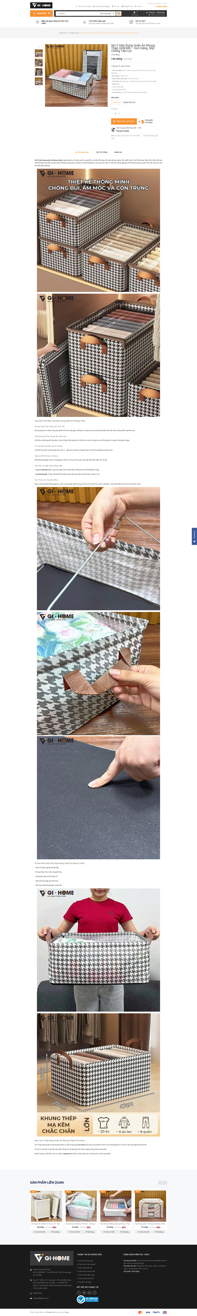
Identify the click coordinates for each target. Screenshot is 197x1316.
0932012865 (161, 6)
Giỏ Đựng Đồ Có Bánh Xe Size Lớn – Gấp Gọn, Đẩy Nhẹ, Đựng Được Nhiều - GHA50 (60, 1224)
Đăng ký (152, 12)
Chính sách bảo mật (86, 1261)
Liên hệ (139, 6)
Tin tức (116, 6)
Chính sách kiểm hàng (87, 1275)
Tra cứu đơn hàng (84, 6)
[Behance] (89, 1293)
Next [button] (39, 47)
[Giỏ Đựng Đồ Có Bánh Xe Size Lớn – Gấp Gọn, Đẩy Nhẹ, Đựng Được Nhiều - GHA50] (46, 1206)
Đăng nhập (161, 12)
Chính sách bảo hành (86, 1278)
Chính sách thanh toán (87, 1271)
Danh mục (42, 13)
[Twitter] (84, 1293)
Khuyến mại (128, 6)
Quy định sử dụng (85, 1282)
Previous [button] (39, 86)
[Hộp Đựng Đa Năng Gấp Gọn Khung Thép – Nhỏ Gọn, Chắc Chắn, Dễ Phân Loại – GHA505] (115, 1206)
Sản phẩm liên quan (47, 1182)
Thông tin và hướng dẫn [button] (89, 1254)
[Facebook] (79, 1293)
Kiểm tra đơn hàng (158, 15)
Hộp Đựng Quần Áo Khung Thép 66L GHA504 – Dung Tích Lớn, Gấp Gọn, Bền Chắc (164, 1224)
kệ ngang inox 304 (135, 1269)
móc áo (145, 1269)
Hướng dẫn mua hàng (149, 121)
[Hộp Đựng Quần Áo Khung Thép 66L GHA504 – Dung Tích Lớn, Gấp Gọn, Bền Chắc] (150, 1206)
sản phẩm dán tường (144, 1266)
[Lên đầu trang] (194, 1300)
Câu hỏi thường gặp (102, 6)
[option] (40, 53)
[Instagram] (95, 1293)
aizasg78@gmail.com (41, 1298)
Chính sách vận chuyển (87, 1264)
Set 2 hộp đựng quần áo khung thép (48, 160)
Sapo (67, 1312)
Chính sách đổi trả (85, 1268)
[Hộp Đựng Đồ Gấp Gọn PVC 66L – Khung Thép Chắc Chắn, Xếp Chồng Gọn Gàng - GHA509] (81, 1206)
